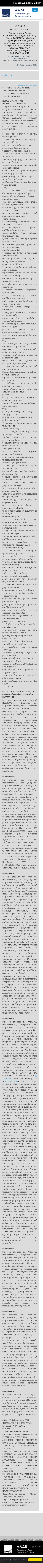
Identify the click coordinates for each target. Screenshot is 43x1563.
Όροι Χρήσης (27, 1539)
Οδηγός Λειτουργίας (10, 1539)
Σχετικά (38, 1539)
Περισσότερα (14, 1561)
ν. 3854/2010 (11, 1081)
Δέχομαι (35, 1560)
